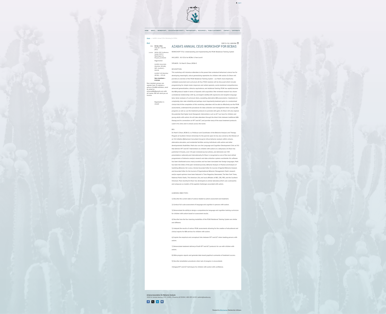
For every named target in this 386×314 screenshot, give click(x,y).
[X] (152, 301)
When (151, 46)
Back (148, 43)
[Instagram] (162, 301)
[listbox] (230, 43)
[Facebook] (148, 301)
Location (151, 52)
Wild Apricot (224, 310)
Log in (239, 3)
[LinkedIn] (157, 301)
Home (148, 38)
